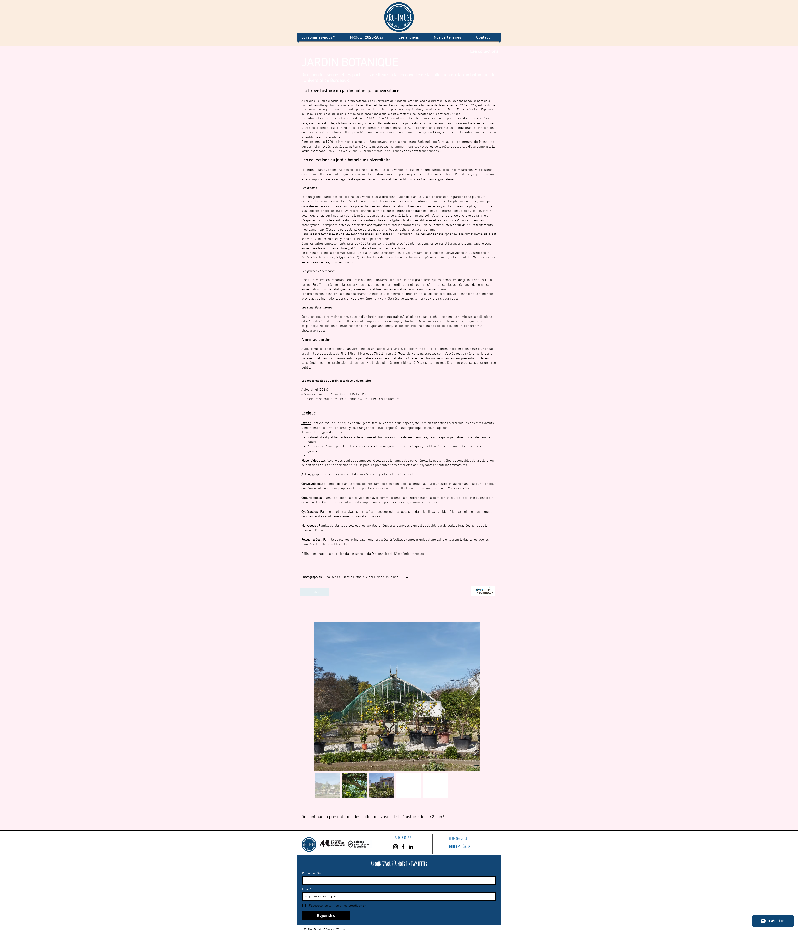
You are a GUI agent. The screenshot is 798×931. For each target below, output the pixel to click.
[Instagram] (395, 847)
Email (306, 889)
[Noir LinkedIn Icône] (411, 847)
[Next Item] (472, 696)
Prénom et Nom (312, 873)
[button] (321, 37)
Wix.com (340, 929)
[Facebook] (403, 847)
